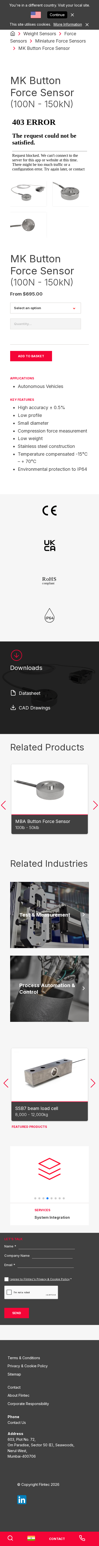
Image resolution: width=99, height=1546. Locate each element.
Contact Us (17, 1422)
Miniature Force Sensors (60, 41)
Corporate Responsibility (28, 1403)
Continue (57, 15)
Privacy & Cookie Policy (28, 1366)
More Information (68, 24)
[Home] (12, 34)
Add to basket (31, 356)
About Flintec (18, 1395)
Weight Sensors (39, 33)
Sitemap (14, 1374)
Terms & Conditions (24, 1358)
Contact (14, 1387)
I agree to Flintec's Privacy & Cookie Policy (40, 1279)
